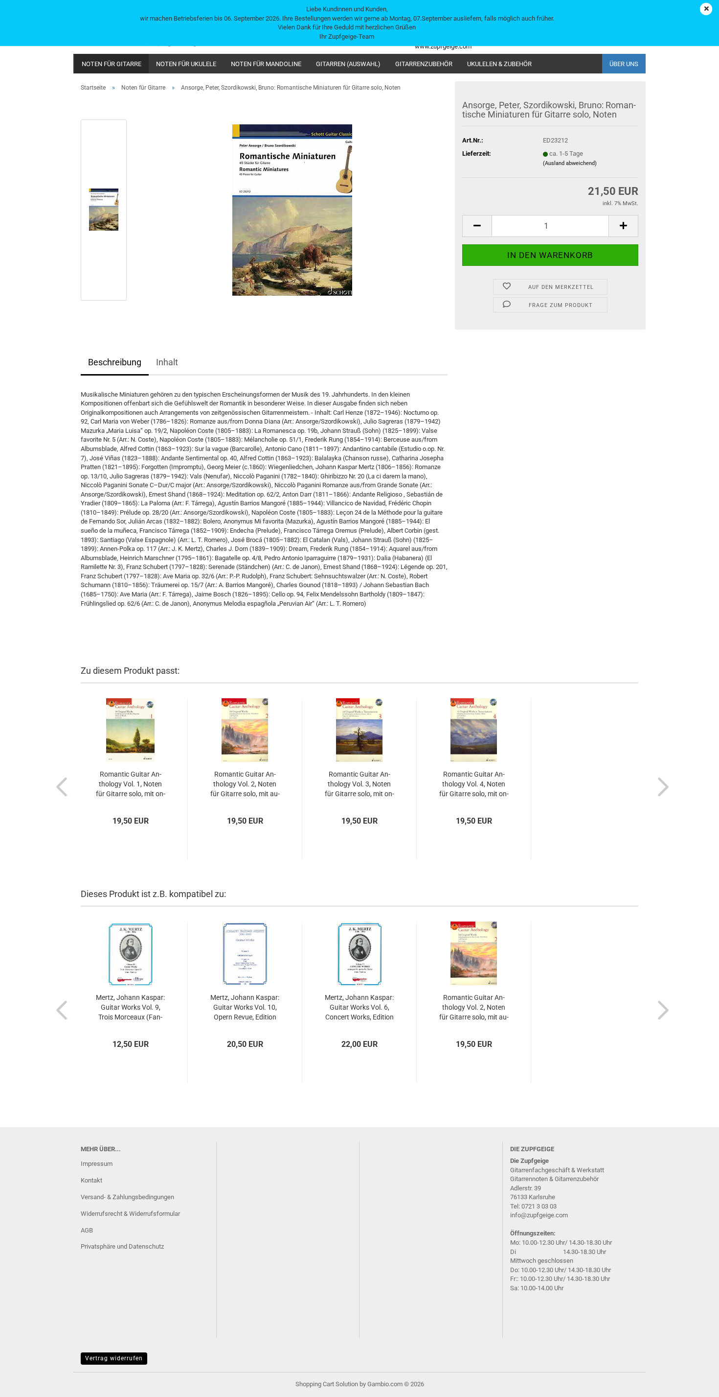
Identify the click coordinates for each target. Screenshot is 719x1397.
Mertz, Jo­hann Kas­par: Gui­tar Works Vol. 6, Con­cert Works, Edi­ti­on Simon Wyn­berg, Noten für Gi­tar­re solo (359, 1008)
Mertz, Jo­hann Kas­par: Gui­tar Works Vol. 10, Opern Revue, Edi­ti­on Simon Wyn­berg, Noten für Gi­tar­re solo (244, 1008)
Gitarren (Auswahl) (348, 64)
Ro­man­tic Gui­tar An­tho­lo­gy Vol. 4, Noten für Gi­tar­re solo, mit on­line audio (474, 784)
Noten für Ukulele (186, 64)
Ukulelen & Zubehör (499, 64)
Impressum (96, 1163)
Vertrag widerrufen (114, 1358)
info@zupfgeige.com (539, 1215)
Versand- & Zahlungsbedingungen (127, 1197)
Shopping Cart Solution (326, 1384)
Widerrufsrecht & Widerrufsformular (130, 1213)
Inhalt (167, 362)
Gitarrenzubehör (423, 64)
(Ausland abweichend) (570, 163)
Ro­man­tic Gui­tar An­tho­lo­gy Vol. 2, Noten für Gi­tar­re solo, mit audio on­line (245, 784)
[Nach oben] (692, 1382)
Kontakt (91, 1180)
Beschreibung (114, 362)
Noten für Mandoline (266, 64)
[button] (477, 226)
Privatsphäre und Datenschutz (122, 1246)
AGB (87, 1230)
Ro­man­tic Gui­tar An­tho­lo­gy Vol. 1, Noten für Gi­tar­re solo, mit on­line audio (130, 784)
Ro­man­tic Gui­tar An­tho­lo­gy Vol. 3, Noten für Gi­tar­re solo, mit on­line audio (359, 784)
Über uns (623, 64)
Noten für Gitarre (111, 64)
